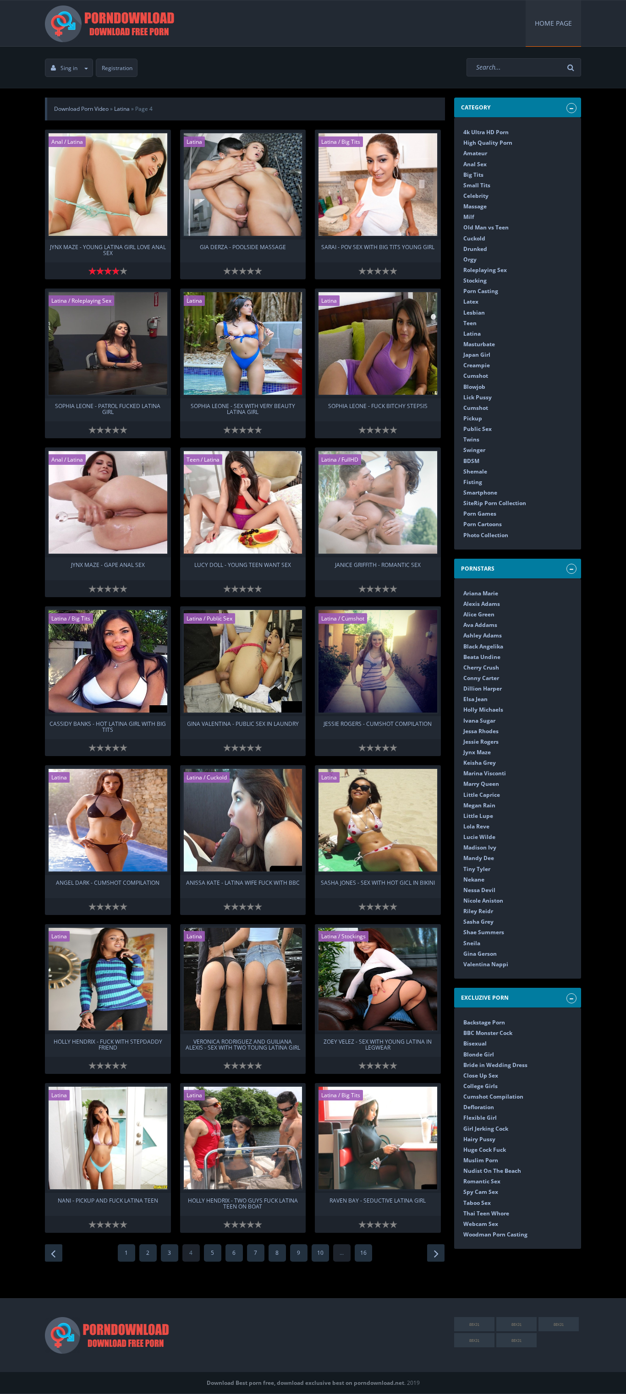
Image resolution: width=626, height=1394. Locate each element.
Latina (75, 142)
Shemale (475, 471)
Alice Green (478, 614)
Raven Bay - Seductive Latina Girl (377, 1201)
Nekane (473, 879)
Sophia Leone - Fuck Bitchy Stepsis (378, 406)
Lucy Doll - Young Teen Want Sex (242, 565)
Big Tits (350, 142)
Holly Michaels (483, 709)
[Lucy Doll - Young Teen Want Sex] (243, 502)
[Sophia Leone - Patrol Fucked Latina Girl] (108, 343)
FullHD (349, 459)
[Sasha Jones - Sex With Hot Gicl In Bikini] (378, 820)
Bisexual (475, 1043)
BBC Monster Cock (487, 1033)
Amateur (475, 153)
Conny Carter (481, 678)
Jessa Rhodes (481, 731)
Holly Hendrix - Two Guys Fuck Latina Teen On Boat (243, 1204)
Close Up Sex (480, 1075)
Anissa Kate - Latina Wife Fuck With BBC (243, 883)
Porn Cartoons (482, 524)
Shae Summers (483, 932)
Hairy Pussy (479, 1139)
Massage (475, 206)
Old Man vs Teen (486, 227)
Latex (470, 301)
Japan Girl (476, 355)
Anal (57, 142)
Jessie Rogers (481, 742)
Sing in (68, 68)
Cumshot (352, 618)
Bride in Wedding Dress (495, 1065)
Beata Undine (481, 657)
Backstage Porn (484, 1022)
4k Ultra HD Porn (486, 132)
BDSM (471, 461)
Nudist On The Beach (492, 1171)
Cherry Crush (481, 667)
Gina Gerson (480, 954)
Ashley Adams (482, 635)
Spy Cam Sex (480, 1192)
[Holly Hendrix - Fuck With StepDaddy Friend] (108, 979)
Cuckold (217, 777)
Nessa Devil (479, 890)
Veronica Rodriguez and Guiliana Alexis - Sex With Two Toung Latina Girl (243, 1045)
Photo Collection (485, 535)
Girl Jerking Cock (485, 1129)
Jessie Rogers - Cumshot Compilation (378, 724)
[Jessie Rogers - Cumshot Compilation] (378, 661)
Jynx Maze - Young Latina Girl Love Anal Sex (108, 250)
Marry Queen (481, 784)
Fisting (472, 482)
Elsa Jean (475, 699)
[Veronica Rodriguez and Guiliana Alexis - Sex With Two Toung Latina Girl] (243, 979)
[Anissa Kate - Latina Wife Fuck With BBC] (243, 820)
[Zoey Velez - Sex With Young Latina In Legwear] (378, 979)
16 (363, 1253)
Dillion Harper (482, 688)
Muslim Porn (480, 1160)
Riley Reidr (478, 911)
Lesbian (474, 312)
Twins (471, 439)
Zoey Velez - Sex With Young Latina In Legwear (378, 1045)
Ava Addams (480, 625)
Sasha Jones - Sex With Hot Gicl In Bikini (378, 883)
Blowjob (474, 387)
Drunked (475, 249)
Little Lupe (478, 816)
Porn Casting (480, 291)
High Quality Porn (487, 143)
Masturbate (479, 344)
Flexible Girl (480, 1118)
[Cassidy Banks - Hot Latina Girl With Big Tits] (108, 661)
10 (320, 1253)
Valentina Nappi (485, 964)
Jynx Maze (477, 752)
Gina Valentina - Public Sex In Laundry (243, 724)
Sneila (471, 943)
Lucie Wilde (479, 837)
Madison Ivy (479, 847)
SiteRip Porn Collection (494, 503)
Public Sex (219, 618)
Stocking (475, 280)
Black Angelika (483, 646)
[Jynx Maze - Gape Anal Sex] (108, 502)
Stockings (353, 936)
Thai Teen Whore (486, 1213)
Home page (553, 23)
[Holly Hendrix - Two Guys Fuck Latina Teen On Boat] (243, 1138)
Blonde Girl (478, 1054)
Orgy (470, 259)
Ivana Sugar (479, 720)
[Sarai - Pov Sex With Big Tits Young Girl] (378, 184)
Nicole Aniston (483, 900)
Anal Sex (475, 164)
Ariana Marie (480, 593)
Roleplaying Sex (91, 301)
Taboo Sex (477, 1203)
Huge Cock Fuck (484, 1150)
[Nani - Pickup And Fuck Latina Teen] (108, 1138)
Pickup (472, 418)
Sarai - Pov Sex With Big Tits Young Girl (377, 247)
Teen (193, 459)
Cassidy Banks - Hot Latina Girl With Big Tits (107, 727)
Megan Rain (479, 805)
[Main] (111, 23)
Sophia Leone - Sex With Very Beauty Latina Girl (243, 409)
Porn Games (479, 513)
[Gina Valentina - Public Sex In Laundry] (243, 661)
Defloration (478, 1107)
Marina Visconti (484, 773)
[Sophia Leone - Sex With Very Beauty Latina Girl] (243, 343)
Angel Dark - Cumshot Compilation (107, 883)
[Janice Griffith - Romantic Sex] (378, 502)
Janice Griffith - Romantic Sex (378, 565)
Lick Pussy (477, 397)
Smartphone (480, 492)
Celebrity (476, 196)
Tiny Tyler (476, 869)
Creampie (476, 365)
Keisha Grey (479, 763)
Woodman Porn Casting (495, 1234)
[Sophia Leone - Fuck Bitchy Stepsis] (378, 343)
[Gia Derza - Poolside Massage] (243, 184)
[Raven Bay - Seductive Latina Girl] (378, 1138)
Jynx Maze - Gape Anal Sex (108, 565)
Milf (468, 217)
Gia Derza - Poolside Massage (243, 247)
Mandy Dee (478, 858)
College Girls (480, 1086)
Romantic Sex (481, 1181)
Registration (117, 68)
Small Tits (476, 185)
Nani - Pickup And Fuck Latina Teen (108, 1201)
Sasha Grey (478, 922)
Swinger (474, 450)
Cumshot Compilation (493, 1096)
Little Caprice (481, 795)
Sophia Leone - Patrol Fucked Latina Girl (107, 409)
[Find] (572, 67)
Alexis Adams (481, 604)
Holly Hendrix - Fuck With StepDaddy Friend (108, 1045)
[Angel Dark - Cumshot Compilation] (108, 820)
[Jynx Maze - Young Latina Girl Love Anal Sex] (108, 184)
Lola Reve (476, 826)
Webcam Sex (480, 1224)
